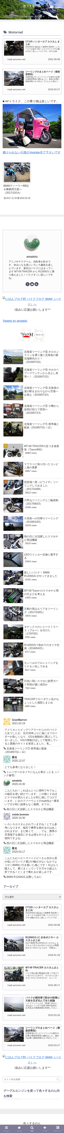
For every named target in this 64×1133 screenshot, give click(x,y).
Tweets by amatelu (15, 321)
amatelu (32, 256)
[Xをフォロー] (28, 284)
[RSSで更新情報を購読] (36, 284)
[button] (58, 1079)
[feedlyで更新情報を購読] (32, 284)
